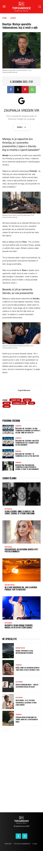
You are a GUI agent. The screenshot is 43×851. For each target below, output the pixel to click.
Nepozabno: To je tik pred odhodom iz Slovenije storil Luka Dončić (26, 702)
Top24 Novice (24, 390)
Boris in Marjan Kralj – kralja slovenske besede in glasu (27, 685)
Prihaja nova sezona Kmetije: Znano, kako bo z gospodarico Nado (27, 719)
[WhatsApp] (32, 89)
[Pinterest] (25, 89)
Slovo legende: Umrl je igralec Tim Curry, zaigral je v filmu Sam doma (20, 512)
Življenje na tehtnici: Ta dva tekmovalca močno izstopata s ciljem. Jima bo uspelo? (27, 430)
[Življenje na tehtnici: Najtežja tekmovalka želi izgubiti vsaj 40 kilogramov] (8, 441)
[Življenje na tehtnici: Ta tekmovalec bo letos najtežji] (8, 453)
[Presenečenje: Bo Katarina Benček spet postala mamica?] (21, 532)
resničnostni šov (19, 403)
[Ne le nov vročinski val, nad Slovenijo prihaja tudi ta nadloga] (21, 570)
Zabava (13, 18)
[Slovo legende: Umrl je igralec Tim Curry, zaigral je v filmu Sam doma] (21, 494)
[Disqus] (21, 774)
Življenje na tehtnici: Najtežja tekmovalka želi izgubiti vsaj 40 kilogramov (27, 442)
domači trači (15, 400)
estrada (27, 400)
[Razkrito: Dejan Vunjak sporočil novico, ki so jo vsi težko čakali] (21, 608)
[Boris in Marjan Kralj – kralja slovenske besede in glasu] (8, 684)
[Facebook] (10, 89)
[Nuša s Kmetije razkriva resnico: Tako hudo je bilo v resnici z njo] (8, 667)
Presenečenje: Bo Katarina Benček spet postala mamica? (21, 550)
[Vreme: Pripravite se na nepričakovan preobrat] (8, 650)
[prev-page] (3, 730)
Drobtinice (10, 585)
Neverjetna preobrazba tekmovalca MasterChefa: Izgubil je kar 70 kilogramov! (27, 467)
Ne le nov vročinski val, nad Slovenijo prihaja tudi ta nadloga (21, 588)
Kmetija (6, 403)
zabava (6, 406)
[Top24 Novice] (10, 390)
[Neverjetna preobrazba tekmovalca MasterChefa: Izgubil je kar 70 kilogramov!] (8, 466)
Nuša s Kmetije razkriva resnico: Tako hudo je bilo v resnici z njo (28, 668)
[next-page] (7, 730)
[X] (18, 89)
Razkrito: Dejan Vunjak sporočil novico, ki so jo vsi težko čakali (19, 626)
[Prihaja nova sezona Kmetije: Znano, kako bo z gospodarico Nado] (8, 718)
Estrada (8, 509)
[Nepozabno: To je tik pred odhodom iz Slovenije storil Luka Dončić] (8, 701)
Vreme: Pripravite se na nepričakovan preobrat (24, 651)
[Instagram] (24, 836)
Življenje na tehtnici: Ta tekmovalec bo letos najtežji (27, 455)
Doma (4, 18)
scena (31, 403)
